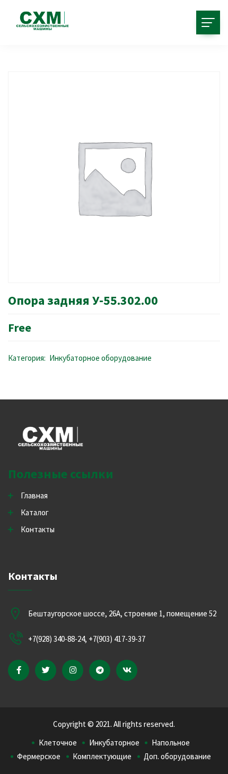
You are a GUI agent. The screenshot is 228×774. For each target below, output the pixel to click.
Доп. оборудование (177, 756)
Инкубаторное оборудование (100, 358)
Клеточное (58, 742)
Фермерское (38, 756)
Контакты (38, 529)
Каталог (35, 512)
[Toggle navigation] (208, 22)
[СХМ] (42, 21)
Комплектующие (102, 756)
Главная (34, 495)
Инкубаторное (114, 742)
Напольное (171, 742)
